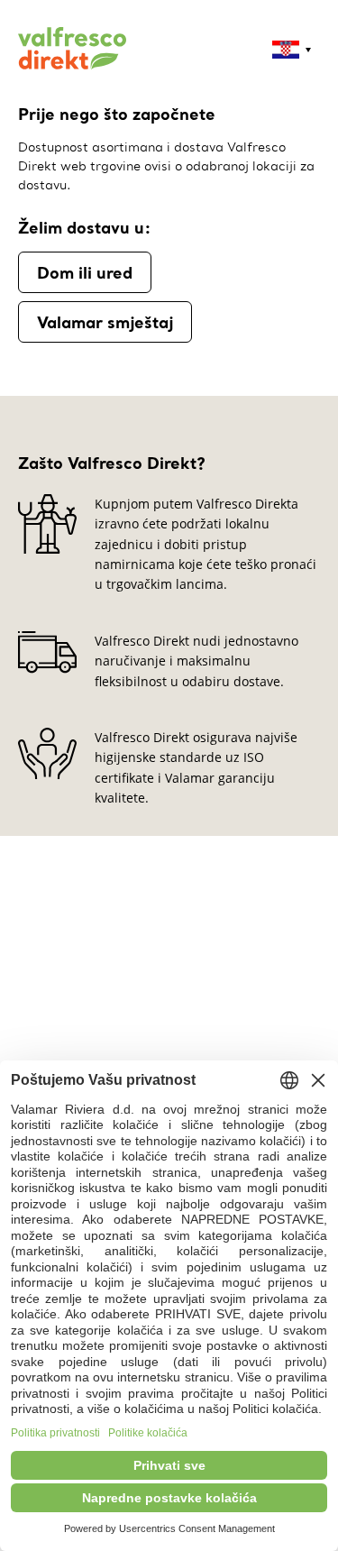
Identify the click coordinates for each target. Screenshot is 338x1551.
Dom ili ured (84, 272)
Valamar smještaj (105, 322)
